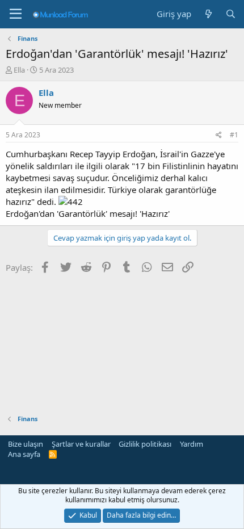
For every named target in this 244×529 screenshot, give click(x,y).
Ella (19, 70)
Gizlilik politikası (145, 444)
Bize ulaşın (25, 444)
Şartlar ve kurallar (81, 444)
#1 (234, 135)
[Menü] (15, 14)
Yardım (191, 444)
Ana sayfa (24, 454)
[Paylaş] (219, 135)
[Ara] (231, 13)
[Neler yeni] (208, 13)
